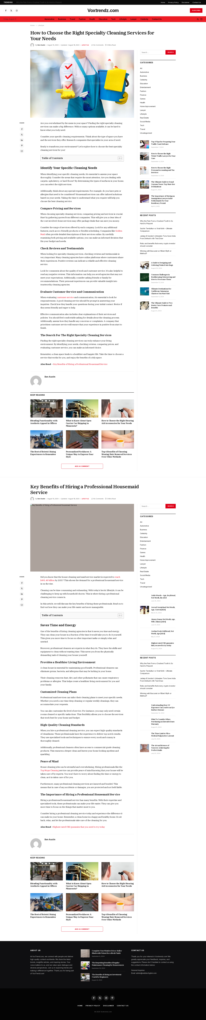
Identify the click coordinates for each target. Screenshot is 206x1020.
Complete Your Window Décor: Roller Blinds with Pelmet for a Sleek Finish (107, 952)
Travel (72, 19)
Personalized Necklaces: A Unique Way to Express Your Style (79, 454)
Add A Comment (82, 466)
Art (141, 68)
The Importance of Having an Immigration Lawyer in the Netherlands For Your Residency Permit (163, 199)
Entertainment (145, 87)
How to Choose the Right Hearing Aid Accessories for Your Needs (117, 421)
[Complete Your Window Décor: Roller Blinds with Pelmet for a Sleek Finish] (85, 953)
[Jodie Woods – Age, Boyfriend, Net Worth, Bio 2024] (144, 598)
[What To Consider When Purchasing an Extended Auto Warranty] (144, 722)
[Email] (22, 151)
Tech (113, 19)
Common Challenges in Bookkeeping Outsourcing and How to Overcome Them (163, 277)
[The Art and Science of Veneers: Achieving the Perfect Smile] (144, 748)
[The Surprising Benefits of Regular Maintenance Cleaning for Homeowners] (85, 965)
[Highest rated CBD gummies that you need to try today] (144, 646)
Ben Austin (41, 45)
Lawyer (133, 19)
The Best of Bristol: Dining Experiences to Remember (43, 452)
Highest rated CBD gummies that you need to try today (79, 827)
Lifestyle (123, 19)
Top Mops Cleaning (49, 770)
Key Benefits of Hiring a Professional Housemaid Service (80, 364)
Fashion (82, 19)
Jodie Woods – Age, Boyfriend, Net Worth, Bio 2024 (163, 596)
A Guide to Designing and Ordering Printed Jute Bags (162, 264)
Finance (143, 95)
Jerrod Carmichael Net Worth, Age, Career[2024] (163, 608)
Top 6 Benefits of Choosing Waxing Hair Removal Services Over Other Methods (116, 454)
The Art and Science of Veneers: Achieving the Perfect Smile (160, 747)
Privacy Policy (173, 2)
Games (142, 99)
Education (103, 19)
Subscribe (196, 10)
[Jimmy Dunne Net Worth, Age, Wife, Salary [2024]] (144, 622)
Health (92, 19)
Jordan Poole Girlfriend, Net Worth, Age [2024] (162, 632)
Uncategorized (146, 133)
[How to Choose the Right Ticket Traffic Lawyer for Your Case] (144, 156)
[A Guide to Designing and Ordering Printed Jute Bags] (144, 265)
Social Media (145, 122)
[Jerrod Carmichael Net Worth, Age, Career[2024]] (144, 610)
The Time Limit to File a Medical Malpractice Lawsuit (162, 734)
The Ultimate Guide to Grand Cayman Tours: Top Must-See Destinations (163, 184)
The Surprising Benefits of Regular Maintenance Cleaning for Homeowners (108, 964)
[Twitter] (22, 134)
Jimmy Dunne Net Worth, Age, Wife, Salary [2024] (163, 620)
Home (163, 2)
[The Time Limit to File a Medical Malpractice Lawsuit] (144, 736)
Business (62, 19)
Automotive (49, 19)
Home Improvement (147, 106)
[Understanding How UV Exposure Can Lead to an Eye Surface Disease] (144, 708)
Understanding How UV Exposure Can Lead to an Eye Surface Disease (163, 707)
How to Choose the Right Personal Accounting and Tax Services (162, 170)
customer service (65, 297)
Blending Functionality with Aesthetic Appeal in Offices (43, 421)
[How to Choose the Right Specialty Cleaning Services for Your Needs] (82, 84)
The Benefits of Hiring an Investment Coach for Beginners (106, 976)
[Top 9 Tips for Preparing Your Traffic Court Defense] (144, 144)
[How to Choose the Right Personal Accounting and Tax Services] (144, 170)
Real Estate (144, 118)
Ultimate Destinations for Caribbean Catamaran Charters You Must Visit (161, 291)
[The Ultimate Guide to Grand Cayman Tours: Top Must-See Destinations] (144, 184)
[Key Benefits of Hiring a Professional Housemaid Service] (82, 538)
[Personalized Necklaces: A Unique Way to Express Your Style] (82, 439)
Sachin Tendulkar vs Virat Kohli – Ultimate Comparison (37, 2)
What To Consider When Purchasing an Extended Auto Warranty (163, 721)
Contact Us (197, 2)
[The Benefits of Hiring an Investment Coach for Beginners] (85, 977)
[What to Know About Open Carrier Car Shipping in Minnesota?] (82, 408)
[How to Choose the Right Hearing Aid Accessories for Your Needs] (117, 408)
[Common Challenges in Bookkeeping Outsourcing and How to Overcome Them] (144, 277)
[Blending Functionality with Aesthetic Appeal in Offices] (46, 408)
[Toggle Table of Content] (118, 158)
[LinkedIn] (22, 140)
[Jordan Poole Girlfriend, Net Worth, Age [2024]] (144, 634)
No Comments (98, 45)
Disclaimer (185, 2)
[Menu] (201, 19)
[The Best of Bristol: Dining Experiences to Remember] (46, 439)
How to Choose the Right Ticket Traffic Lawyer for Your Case (163, 156)
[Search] (197, 19)
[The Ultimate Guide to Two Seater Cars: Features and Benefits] (144, 306)
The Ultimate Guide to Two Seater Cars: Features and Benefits (161, 305)
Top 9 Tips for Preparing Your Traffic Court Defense (163, 143)
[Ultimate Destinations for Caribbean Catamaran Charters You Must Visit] (144, 291)
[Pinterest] (22, 145)
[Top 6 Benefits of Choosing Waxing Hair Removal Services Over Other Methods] (117, 439)
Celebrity (144, 19)
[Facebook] (22, 129)
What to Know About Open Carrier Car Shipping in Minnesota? (78, 423)
